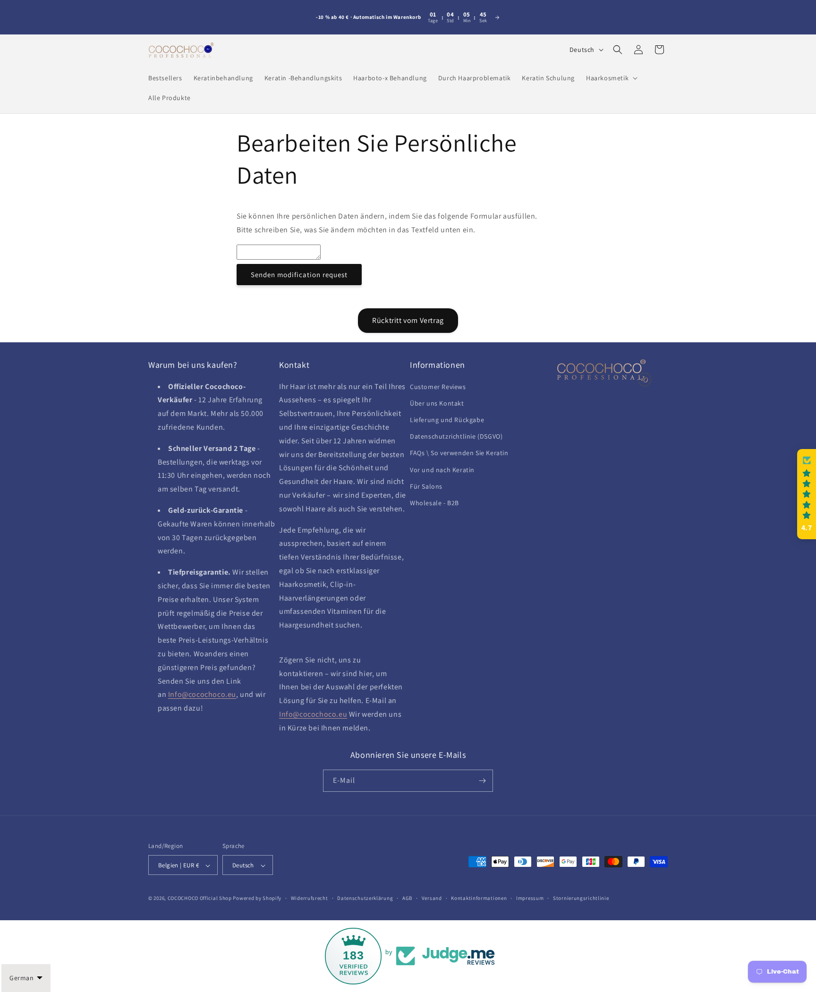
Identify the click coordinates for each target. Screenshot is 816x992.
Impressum (530, 898)
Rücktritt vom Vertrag (408, 320)
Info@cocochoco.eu (202, 695)
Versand (432, 898)
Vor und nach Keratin (442, 470)
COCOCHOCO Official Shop (200, 898)
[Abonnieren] (482, 781)
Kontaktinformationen (479, 898)
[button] (610, 78)
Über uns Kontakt (437, 403)
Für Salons (426, 486)
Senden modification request (299, 274)
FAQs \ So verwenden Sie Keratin (459, 453)
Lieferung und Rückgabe (447, 419)
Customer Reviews (438, 386)
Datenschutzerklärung (365, 898)
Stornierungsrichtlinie (581, 898)
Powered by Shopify (257, 898)
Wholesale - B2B (434, 503)
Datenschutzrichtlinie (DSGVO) (456, 436)
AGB (407, 898)
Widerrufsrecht (309, 898)
